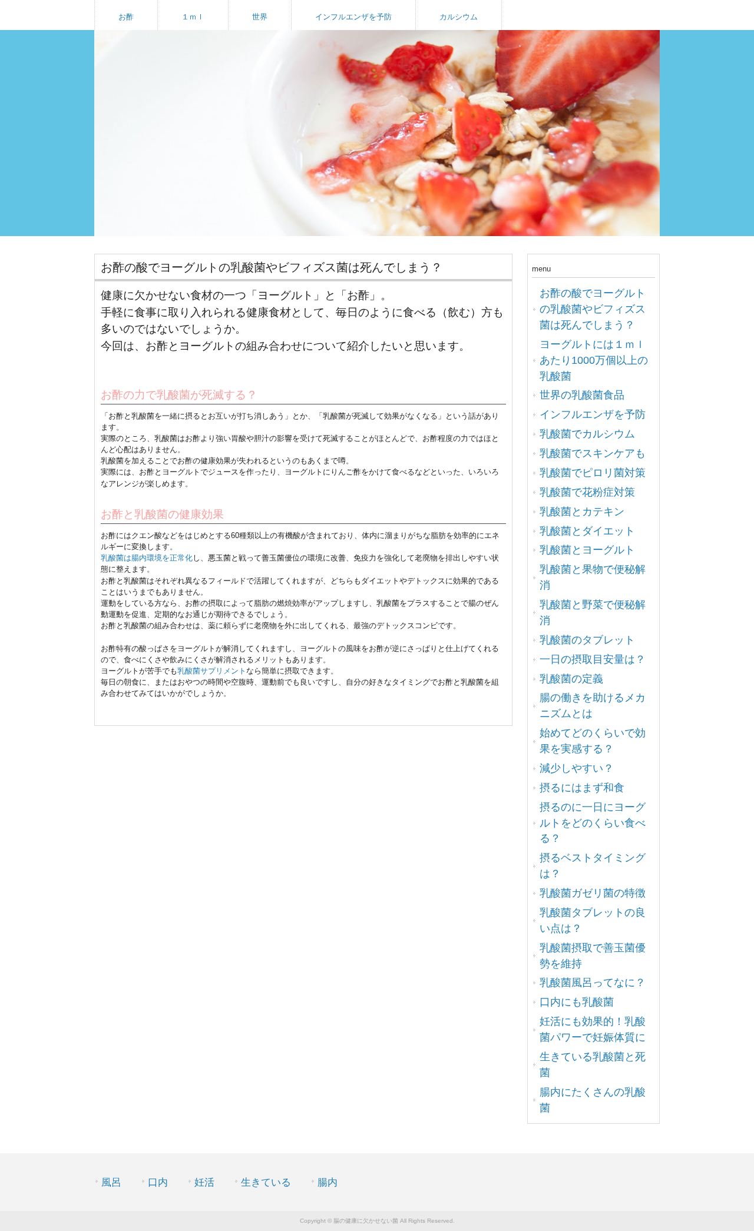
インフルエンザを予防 (353, 16)
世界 (259, 16)
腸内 (328, 1182)
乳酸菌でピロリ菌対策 (593, 473)
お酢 (126, 16)
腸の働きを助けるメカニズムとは (593, 705)
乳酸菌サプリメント (211, 670)
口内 (158, 1182)
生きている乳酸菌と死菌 (593, 1065)
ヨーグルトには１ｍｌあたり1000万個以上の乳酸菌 (594, 360)
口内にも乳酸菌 (577, 1002)
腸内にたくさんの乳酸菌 (593, 1100)
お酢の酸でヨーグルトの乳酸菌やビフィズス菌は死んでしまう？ (593, 309)
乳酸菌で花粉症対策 (587, 492)
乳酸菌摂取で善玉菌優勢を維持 (593, 956)
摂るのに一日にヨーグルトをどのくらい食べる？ (593, 823)
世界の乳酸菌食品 (582, 395)
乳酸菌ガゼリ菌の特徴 (593, 893)
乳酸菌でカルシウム (587, 434)
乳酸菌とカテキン (582, 511)
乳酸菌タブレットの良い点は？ (593, 920)
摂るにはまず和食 (582, 788)
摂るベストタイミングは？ (593, 866)
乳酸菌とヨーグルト (587, 550)
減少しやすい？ (577, 768)
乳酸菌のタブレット (587, 640)
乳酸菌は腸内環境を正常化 (147, 557)
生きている (266, 1182)
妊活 (204, 1182)
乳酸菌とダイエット (587, 531)
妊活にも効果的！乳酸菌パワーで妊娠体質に (593, 1029)
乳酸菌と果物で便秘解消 (593, 577)
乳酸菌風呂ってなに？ (593, 982)
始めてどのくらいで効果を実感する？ (593, 741)
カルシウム (458, 16)
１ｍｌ (192, 16)
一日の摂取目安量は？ (593, 659)
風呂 (111, 1182)
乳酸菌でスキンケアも (593, 453)
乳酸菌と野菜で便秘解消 (593, 612)
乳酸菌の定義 (571, 679)
